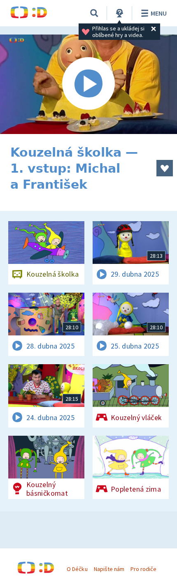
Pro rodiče (143, 569)
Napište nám (109, 569)
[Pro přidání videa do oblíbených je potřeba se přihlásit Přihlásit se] (164, 168)
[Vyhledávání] (94, 13)
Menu (159, 13)
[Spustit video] (88, 84)
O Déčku (77, 569)
